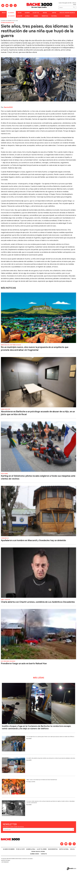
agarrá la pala (27, 14)
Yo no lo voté (19, 14)
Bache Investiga (45, 14)
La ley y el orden (36, 14)
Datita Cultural (54, 14)
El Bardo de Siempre (11, 14)
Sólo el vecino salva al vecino (67, 14)
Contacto (44, 853)
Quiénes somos (34, 853)
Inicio (4, 12)
